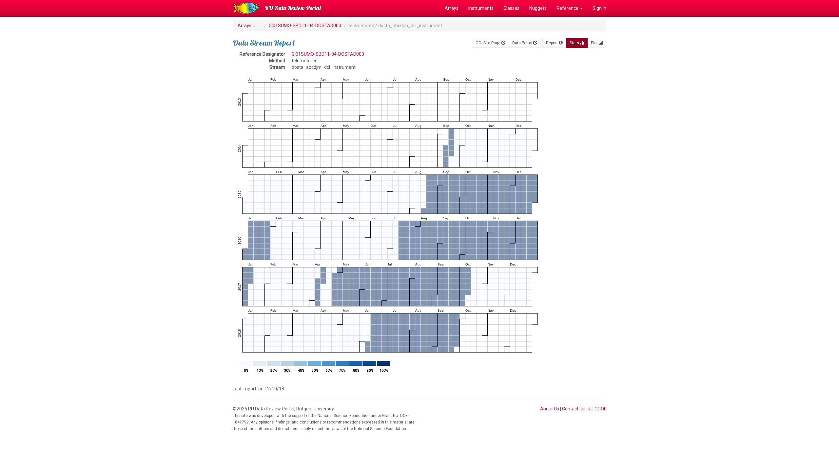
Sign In (599, 8)
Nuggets (538, 8)
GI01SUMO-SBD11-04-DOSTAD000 (305, 25)
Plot (595, 43)
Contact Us (573, 408)
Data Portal (522, 43)
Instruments (481, 8)
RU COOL (597, 408)
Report (552, 43)
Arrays (452, 8)
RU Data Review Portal (293, 8)
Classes (511, 8)
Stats (575, 43)
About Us (549, 408)
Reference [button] (567, 8)
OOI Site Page (488, 43)
